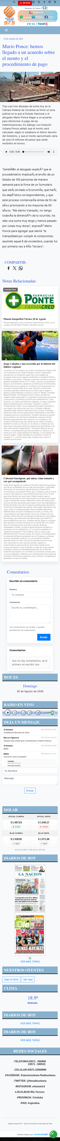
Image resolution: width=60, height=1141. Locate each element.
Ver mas (28, 979)
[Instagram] (50, 3)
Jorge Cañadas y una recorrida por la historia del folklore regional (29, 365)
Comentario (15, 602)
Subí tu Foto (11, 979)
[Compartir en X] (14, 268)
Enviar (44, 637)
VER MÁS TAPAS (30, 961)
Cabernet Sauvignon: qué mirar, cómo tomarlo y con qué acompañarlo (29, 480)
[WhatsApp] (34, 3)
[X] (40, 3)
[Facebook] (45, 3)
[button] (15, 3)
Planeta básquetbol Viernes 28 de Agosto (25, 318)
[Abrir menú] (6, 30)
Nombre (13, 589)
